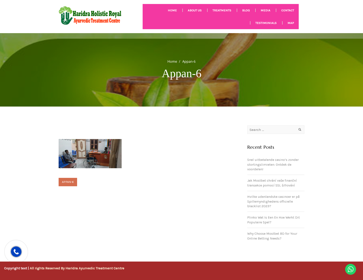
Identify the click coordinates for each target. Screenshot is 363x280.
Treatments (222, 10)
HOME (172, 10)
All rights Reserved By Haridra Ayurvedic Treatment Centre (77, 268)
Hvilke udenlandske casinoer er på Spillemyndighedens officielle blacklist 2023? (273, 201)
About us (195, 10)
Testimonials (266, 23)
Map (291, 23)
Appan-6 (68, 182)
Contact (287, 10)
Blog (246, 10)
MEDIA (265, 10)
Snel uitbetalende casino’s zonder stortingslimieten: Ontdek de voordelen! (273, 164)
